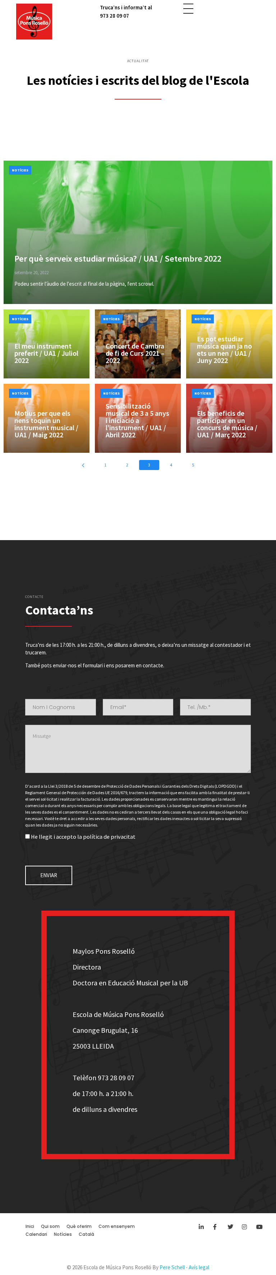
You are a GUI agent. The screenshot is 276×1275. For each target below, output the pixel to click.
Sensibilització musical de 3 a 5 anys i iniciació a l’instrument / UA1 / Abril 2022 (137, 420)
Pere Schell (172, 1267)
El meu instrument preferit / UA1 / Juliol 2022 (46, 353)
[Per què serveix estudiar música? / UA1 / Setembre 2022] (138, 232)
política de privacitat (109, 837)
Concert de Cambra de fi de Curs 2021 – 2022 (135, 353)
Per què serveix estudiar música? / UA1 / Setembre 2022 (117, 258)
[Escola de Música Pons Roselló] (34, 22)
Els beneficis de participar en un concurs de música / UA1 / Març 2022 (227, 424)
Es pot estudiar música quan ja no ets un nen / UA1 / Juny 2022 (224, 349)
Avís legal (199, 1267)
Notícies (20, 170)
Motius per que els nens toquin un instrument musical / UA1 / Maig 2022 (46, 424)
